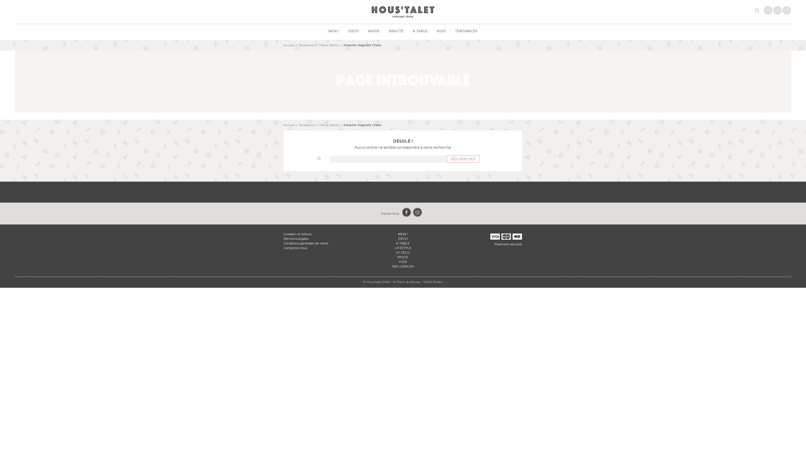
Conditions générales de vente (306, 243)
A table (403, 243)
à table (420, 31)
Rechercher (463, 159)
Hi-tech (403, 253)
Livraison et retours (297, 234)
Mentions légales (296, 239)
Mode (374, 31)
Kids (441, 31)
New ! (333, 31)
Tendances (466, 31)
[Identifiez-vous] (768, 11)
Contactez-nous (295, 248)
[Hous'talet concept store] (403, 12)
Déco (353, 31)
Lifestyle (403, 248)
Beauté (396, 31)
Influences (403, 266)
